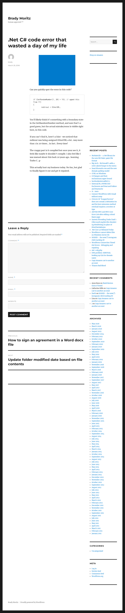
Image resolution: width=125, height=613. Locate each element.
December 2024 (98, 334)
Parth (94, 293)
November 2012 (98, 480)
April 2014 (95, 446)
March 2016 (96, 411)
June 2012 (95, 493)
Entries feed (96, 571)
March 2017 (96, 390)
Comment (13, 241)
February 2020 (97, 344)
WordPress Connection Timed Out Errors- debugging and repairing (103, 245)
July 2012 (95, 490)
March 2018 (96, 370)
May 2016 (95, 406)
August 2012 (96, 487)
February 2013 (97, 472)
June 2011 (95, 521)
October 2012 (97, 482)
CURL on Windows (99, 173)
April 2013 (95, 470)
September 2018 (98, 367)
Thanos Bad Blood (99, 266)
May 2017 (95, 385)
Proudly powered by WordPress (32, 602)
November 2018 (98, 365)
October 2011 (97, 510)
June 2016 (95, 403)
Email (11, 289)
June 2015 (95, 423)
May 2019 (95, 354)
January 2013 (97, 475)
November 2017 (98, 377)
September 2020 (98, 342)
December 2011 (97, 505)
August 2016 (96, 398)
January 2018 (97, 375)
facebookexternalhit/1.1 (101, 181)
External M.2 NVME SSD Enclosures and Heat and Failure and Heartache (104, 186)
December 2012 (98, 477)
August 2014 (96, 436)
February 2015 (97, 429)
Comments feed (98, 574)
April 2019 (96, 357)
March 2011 (96, 528)
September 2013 (98, 457)
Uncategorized (97, 551)
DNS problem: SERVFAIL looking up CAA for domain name (102, 255)
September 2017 (98, 380)
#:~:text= (95, 191)
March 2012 (96, 500)
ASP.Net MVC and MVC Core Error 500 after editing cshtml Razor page (103, 214)
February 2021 (97, 336)
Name (11, 277)
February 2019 (97, 360)
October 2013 (97, 454)
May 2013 (95, 467)
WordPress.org (97, 576)
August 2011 (96, 516)
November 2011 (98, 508)
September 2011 (98, 513)
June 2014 (95, 441)
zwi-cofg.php (97, 250)
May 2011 (95, 523)
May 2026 (95, 324)
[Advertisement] (57, 70)
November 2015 (98, 418)
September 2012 (98, 485)
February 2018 (97, 372)
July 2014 (95, 439)
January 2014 (97, 452)
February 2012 (97, 503)
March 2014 (96, 449)
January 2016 (97, 416)
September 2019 (98, 349)
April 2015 (95, 426)
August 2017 (96, 383)
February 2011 (97, 531)
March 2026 (96, 326)
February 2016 (97, 413)
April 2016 (96, 408)
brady (10, 62)
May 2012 (95, 495)
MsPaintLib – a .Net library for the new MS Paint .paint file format (103, 158)
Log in (94, 569)
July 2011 (95, 518)
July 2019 (95, 352)
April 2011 (95, 526)
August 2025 (96, 331)
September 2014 (98, 434)
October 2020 (97, 339)
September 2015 (98, 421)
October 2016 (97, 395)
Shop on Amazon (96, 55)
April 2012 (95, 498)
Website (12, 301)
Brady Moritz (19, 18)
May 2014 (95, 444)
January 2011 (96, 533)
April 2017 (95, 388)
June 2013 (95, 464)
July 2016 (95, 400)
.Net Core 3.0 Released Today (103, 230)
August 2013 (96, 459)
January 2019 (97, 362)
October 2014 (97, 431)
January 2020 (97, 347)
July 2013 (95, 462)
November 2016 (98, 393)
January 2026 (97, 329)
